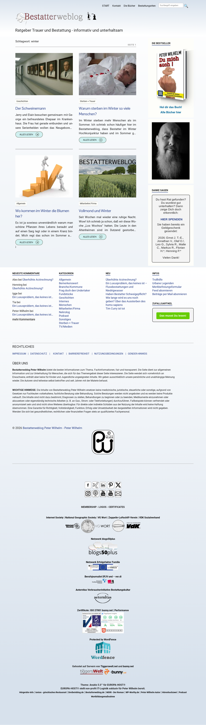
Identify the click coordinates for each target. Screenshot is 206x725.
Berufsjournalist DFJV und (99, 576)
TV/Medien (65, 326)
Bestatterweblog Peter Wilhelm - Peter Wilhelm (52, 428)
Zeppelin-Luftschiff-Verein (122, 517)
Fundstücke (66, 294)
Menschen (65, 304)
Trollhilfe (157, 279)
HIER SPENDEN (171, 219)
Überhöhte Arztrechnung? (37, 279)
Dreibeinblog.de (76, 692)
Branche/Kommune (70, 286)
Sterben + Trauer (69, 323)
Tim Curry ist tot (115, 308)
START (105, 5)
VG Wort (102, 517)
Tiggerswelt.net (109, 666)
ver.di (118, 576)
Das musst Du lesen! (173, 315)
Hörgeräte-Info (26, 692)
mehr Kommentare (23, 319)
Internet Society (54, 517)
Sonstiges (65, 319)
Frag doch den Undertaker (74, 290)
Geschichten (66, 297)
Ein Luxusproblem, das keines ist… (32, 297)
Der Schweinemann (30, 108)
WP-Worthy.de (132, 692)
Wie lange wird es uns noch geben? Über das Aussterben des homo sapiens (125, 301)
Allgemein (65, 279)
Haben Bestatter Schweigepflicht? (126, 294)
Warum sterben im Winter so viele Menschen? (104, 111)
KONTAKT (58, 353)
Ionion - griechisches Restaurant (51, 692)
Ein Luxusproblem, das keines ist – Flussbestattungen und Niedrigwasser (126, 287)
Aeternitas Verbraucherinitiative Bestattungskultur (103, 589)
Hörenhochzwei (169, 692)
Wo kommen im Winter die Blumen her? (42, 213)
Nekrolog (64, 312)
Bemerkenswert (68, 283)
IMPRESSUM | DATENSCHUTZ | (31, 353)
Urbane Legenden (163, 283)
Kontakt (116, 5)
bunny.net (128, 666)
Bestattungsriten (147, 5)
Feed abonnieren (162, 290)
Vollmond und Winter (95, 210)
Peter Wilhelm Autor (150, 692)
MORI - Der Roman (115, 692)
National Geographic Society (80, 517)
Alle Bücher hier (170, 112)
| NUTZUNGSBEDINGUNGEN (106, 353)
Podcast (64, 315)
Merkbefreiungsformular (167, 286)
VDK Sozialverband (149, 517)
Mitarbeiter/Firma (69, 308)
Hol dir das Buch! (171, 107)
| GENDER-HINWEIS (135, 353)
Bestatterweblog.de (95, 692)
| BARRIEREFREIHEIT (76, 353)
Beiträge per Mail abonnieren (169, 294)
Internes (64, 301)
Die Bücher (129, 5)
